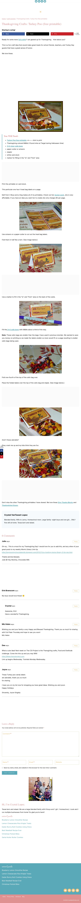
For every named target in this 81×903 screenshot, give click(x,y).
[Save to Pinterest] (1, 456)
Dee (3, 645)
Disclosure (18, 896)
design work (59, 195)
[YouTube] (36, 1)
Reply (76, 541)
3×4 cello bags (13, 330)
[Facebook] (39, 1)
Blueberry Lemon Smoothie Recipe (15, 820)
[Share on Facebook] (1, 450)
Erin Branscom (8, 590)
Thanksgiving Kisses (10, 505)
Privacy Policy (10, 896)
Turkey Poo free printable (16, 140)
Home (4, 896)
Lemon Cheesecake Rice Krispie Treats (16, 823)
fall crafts (22, 40)
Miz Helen (6, 624)
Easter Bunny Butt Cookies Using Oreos (17, 827)
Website (59, 762)
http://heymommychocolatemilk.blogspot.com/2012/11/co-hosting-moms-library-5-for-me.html (37, 552)
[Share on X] (1, 453)
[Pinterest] (42, 1)
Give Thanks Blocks (65, 502)
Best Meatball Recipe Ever (12, 830)
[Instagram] (45, 1)
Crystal (8, 606)
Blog (23, 896)
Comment (7, 734)
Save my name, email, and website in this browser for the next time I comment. (30, 768)
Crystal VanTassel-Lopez (16, 515)
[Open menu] (40, 12)
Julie (4, 541)
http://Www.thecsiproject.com (13, 656)
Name (5, 762)
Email (31, 762)
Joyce (4, 669)
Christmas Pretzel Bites (10, 834)
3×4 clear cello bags (15, 146)
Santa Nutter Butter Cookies (12, 837)
